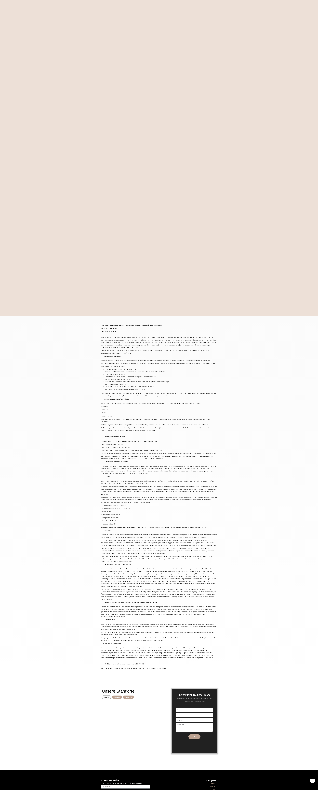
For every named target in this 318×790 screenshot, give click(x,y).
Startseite (212, 784)
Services (212, 786)
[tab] (106, 697)
